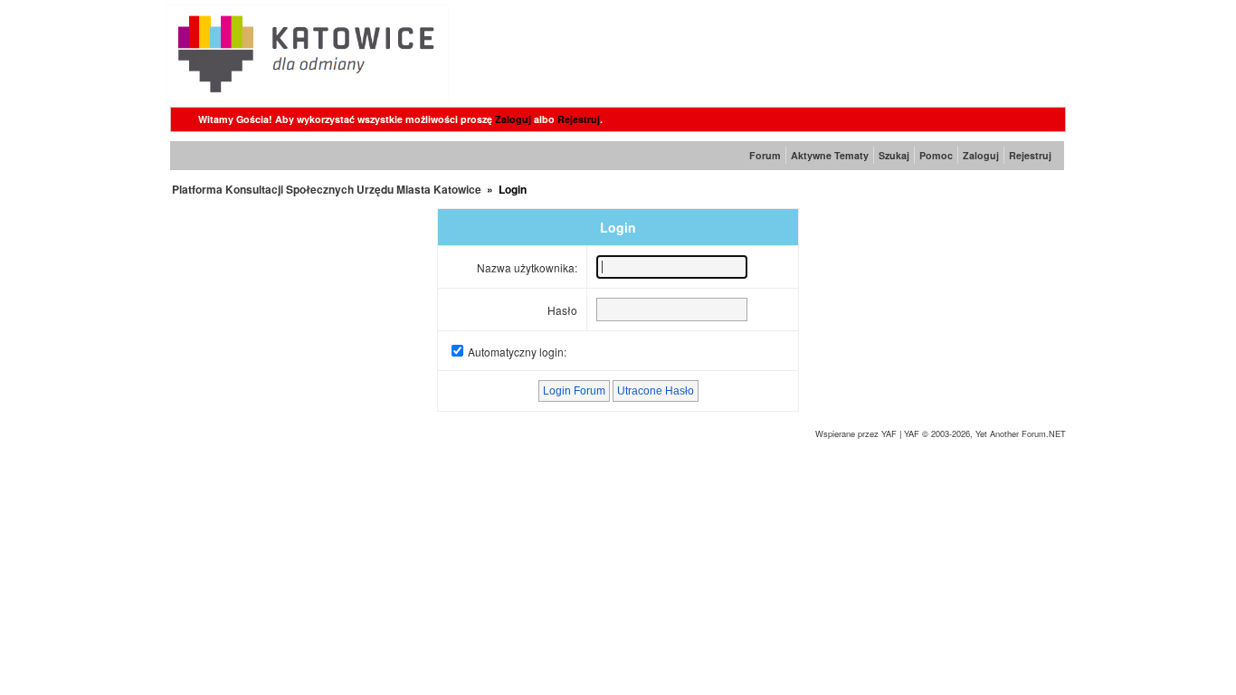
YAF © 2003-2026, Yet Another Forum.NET (985, 433)
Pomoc (936, 155)
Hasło (562, 310)
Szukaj (894, 155)
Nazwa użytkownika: (527, 267)
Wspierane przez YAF (856, 433)
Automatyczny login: (517, 351)
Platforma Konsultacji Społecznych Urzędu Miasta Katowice (326, 189)
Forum (765, 155)
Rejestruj (578, 119)
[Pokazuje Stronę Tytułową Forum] (307, 97)
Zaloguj (513, 119)
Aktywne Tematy (830, 155)
